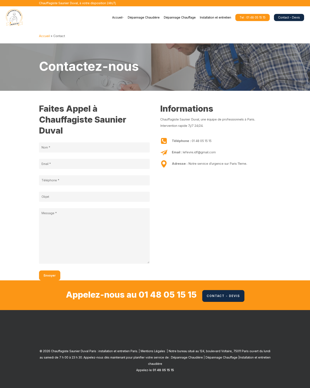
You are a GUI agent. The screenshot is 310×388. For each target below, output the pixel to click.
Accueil (44, 36)
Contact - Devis (223, 296)
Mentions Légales (153, 351)
